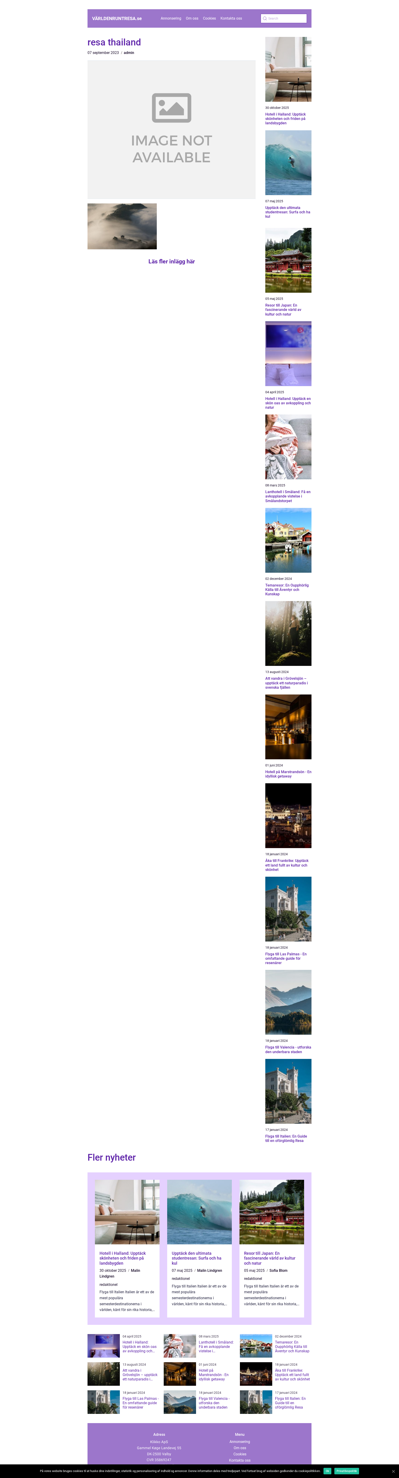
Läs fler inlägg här (171, 261)
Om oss (192, 18)
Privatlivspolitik (347, 1471)
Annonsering (171, 18)
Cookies (209, 18)
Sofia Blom (278, 1270)
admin (129, 53)
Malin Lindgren (209, 1270)
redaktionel (109, 1284)
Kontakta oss (231, 18)
